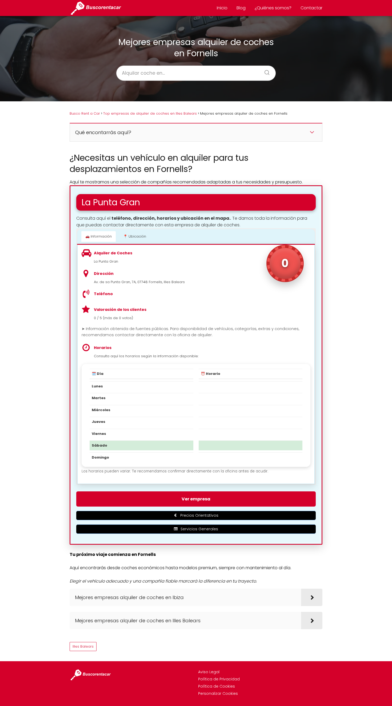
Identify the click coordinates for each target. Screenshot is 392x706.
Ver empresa (196, 499)
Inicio (222, 8)
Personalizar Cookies (218, 693)
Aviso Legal (208, 672)
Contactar (311, 8)
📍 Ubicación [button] (134, 236)
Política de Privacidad (219, 679)
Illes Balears (83, 646)
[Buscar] (265, 71)
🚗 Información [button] (98, 236)
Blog (241, 8)
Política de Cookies (216, 686)
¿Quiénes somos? (273, 8)
